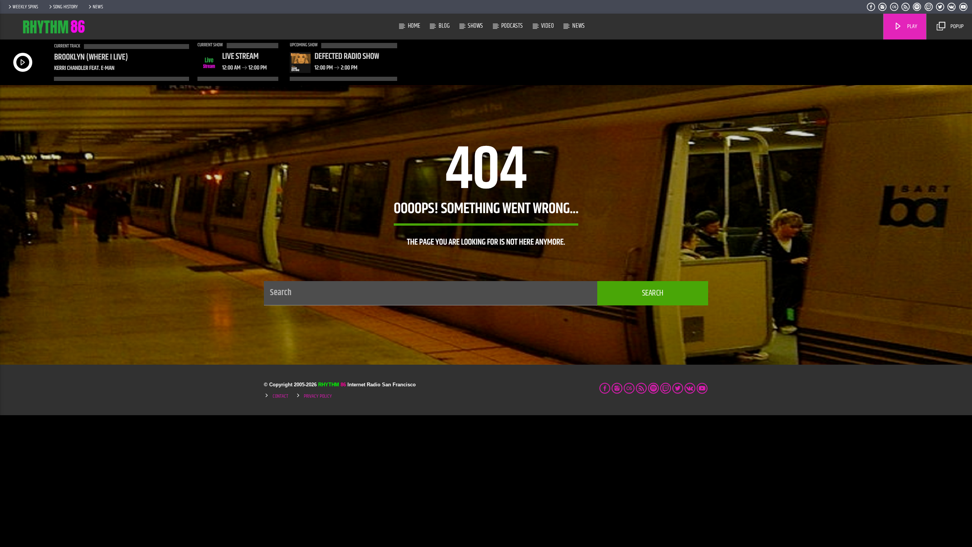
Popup (956, 26)
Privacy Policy (318, 396)
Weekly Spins (25, 7)
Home (414, 26)
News (98, 7)
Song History (65, 7)
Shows (475, 26)
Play (911, 26)
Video (547, 26)
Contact (280, 396)
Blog (444, 26)
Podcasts (512, 26)
